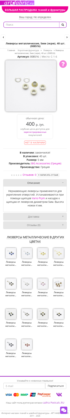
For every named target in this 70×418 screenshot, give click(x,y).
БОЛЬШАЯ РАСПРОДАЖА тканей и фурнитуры (35, 10)
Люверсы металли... (10, 263)
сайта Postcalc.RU (53, 402)
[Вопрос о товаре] (63, 64)
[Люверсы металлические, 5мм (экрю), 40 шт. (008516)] (30, 85)
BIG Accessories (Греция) (46, 163)
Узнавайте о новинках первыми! (35, 380)
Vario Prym (38, 198)
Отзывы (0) (33, 225)
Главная (11, 50)
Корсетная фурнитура (28, 50)
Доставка (33, 216)
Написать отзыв (48, 175)
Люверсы (47, 50)
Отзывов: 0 (29, 174)
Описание (33, 183)
